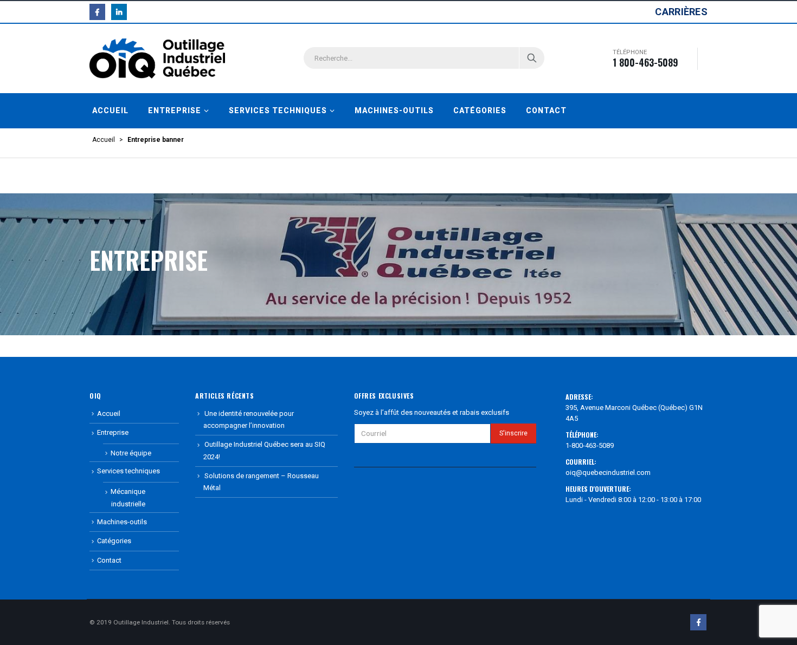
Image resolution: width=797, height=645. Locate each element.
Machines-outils (394, 110)
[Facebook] (97, 11)
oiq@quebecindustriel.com (608, 472)
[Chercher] (531, 58)
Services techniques (278, 110)
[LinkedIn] (119, 11)
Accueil (110, 110)
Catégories (479, 110)
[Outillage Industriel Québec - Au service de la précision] (157, 58)
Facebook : (698, 622)
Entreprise (174, 110)
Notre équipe (131, 453)
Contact (546, 110)
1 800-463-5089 (645, 62)
